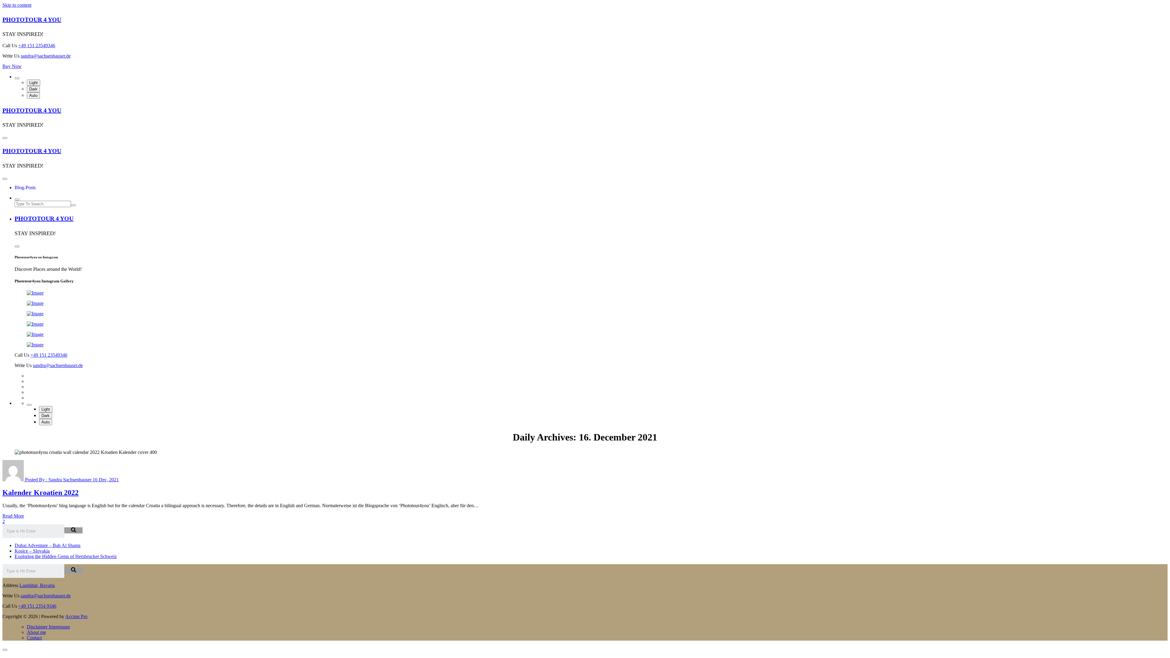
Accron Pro (76, 616)
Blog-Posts (25, 187)
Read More (13, 515)
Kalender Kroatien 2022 (40, 493)
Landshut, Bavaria (37, 585)
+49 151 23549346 (36, 45)
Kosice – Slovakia (32, 551)
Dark (33, 89)
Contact (34, 637)
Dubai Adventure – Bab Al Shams (47, 545)
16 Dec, (106, 479)
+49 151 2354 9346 (37, 606)
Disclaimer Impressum (48, 626)
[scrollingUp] (4, 650)
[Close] (4, 179)
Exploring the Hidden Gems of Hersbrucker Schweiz (66, 556)
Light (33, 82)
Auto (33, 95)
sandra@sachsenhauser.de (46, 55)
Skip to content (16, 5)
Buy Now (12, 66)
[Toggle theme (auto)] (17, 78)
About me (36, 632)
